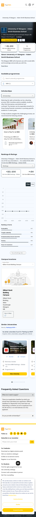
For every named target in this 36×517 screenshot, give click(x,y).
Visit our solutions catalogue (9, 454)
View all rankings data (17, 253)
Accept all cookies (18, 510)
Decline (18, 504)
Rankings (5, 166)
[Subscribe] (32, 441)
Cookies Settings (18, 499)
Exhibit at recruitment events (10, 456)
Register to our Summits (8, 459)
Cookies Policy (12, 495)
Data (32, 184)
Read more (4, 66)
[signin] (29, 4)
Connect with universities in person (12, 472)
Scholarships (7, 96)
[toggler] (33, 4)
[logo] (6, 5)
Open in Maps (7, 313)
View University (14, 374)
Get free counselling (7, 475)
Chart (28, 184)
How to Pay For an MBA (12, 132)
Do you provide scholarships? (11, 416)
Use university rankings (8, 469)
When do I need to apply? (10, 395)
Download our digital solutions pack (12, 451)
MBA (8, 83)
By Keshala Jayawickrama (15, 142)
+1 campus (19, 37)
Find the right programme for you (11, 467)
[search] (26, 5)
